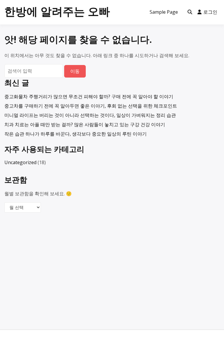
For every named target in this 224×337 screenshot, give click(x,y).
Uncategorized (20, 162)
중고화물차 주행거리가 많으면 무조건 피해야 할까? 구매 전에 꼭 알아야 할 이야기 (88, 96)
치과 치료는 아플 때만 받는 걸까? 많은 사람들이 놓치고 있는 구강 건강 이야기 (84, 124)
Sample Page (164, 12)
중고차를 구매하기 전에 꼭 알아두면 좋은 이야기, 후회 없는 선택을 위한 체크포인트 (90, 106)
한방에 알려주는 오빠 (57, 11)
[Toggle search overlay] (190, 12)
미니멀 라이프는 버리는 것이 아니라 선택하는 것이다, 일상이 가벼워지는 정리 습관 (90, 115)
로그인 (210, 12)
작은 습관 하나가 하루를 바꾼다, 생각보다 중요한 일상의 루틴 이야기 (75, 134)
